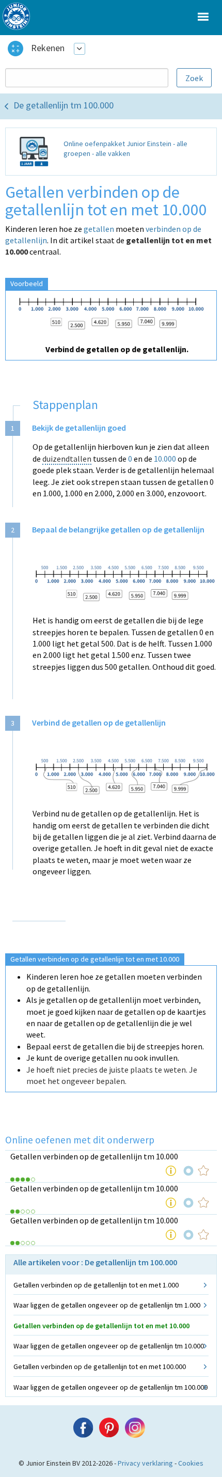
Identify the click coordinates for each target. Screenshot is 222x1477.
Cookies (190, 1463)
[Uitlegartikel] (171, 1170)
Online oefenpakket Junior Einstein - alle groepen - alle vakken (125, 149)
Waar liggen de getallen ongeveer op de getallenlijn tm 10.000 (108, 1345)
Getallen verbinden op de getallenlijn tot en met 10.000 (101, 1325)
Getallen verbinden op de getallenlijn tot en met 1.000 (96, 1285)
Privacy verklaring (145, 1463)
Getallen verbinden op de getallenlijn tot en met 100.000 (99, 1366)
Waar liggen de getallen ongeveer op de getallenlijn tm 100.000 (110, 1387)
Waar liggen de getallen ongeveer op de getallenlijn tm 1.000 (106, 1305)
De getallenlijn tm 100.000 (63, 105)
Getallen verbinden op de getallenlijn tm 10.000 (94, 1156)
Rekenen (48, 48)
